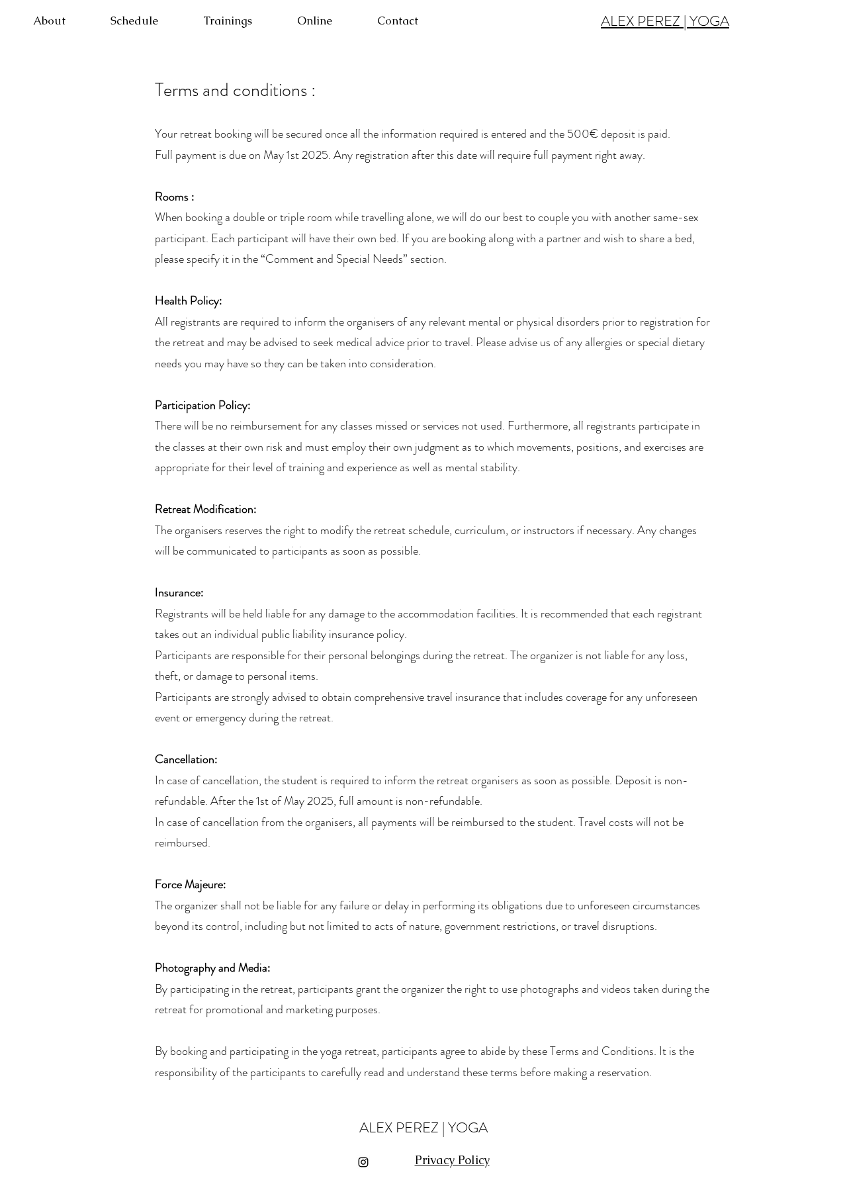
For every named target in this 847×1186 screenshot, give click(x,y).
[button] (243, 21)
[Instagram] (363, 1162)
